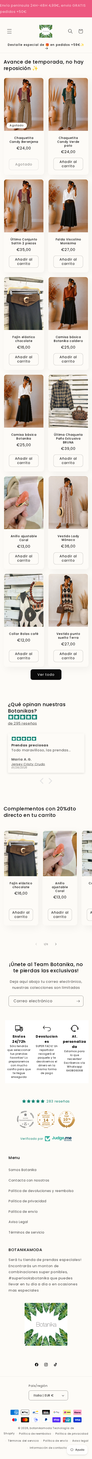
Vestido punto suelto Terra (68, 636)
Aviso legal (80, 1441)
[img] (48, 717)
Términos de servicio (26, 1232)
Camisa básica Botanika (23, 437)
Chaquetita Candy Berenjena (23, 140)
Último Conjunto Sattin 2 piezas (23, 241)
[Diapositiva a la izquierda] (36, 944)
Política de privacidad (27, 1201)
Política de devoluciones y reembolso (41, 1191)
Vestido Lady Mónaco (68, 538)
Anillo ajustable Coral (23, 538)
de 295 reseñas (22, 723)
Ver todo (46, 674)
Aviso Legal (18, 1222)
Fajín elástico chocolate (23, 339)
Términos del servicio (23, 1441)
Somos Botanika (22, 1170)
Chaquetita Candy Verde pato (68, 142)
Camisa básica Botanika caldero (68, 339)
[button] (9, 31)
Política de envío (23, 1211)
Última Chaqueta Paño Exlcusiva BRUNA (68, 438)
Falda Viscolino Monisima (68, 241)
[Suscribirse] (78, 1001)
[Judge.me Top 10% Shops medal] (66, 1119)
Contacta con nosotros (29, 1180)
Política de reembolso (35, 1433)
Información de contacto (48, 1448)
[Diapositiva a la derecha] (56, 944)
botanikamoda (41, 1428)
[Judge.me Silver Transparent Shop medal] (25, 1119)
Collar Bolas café (24, 634)
